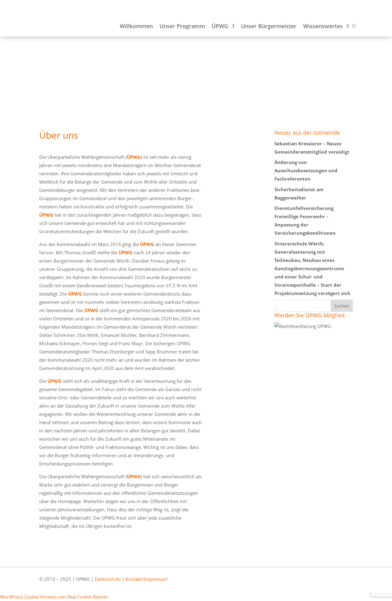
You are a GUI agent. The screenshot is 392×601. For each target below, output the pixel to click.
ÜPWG (220, 27)
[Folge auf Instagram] (345, 582)
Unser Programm (182, 27)
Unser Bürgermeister (268, 27)
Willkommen (136, 27)
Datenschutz (108, 579)
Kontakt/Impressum (147, 579)
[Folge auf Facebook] (327, 582)
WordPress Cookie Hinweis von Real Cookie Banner (54, 597)
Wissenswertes (323, 27)
